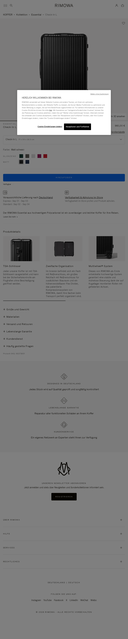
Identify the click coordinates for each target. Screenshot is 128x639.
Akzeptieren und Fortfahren (77, 126)
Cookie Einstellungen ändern (50, 126)
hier (50, 110)
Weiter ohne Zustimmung (99, 94)
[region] (64, 112)
